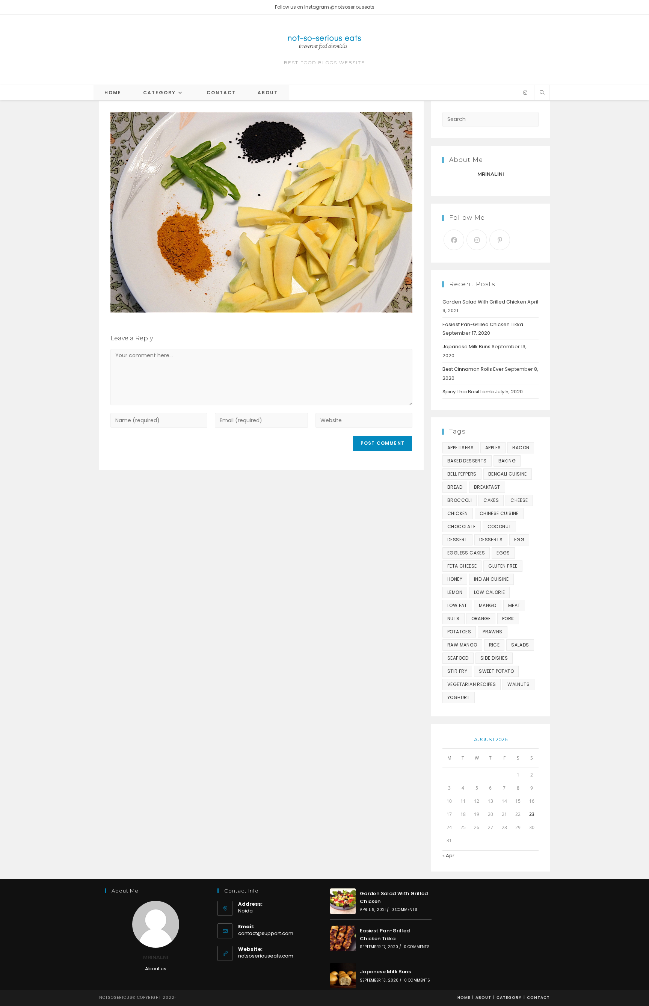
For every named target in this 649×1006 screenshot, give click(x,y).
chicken (457, 513)
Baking (507, 461)
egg (519, 539)
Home (463, 997)
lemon (454, 592)
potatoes (459, 631)
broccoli (459, 500)
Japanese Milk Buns (466, 346)
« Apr (448, 855)
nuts (453, 618)
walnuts (518, 684)
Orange (481, 618)
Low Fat (457, 605)
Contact (538, 997)
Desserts (491, 539)
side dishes (494, 658)
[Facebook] (454, 240)
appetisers (460, 447)
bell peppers (462, 474)
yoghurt (458, 697)
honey (454, 579)
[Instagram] (525, 93)
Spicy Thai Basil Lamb (468, 391)
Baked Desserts (467, 461)
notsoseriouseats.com (265, 955)
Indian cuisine (491, 579)
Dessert (457, 539)
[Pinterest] (499, 240)
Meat (514, 605)
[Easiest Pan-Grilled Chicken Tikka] (343, 938)
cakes (491, 500)
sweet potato (496, 671)
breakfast (487, 487)
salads (520, 645)
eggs (503, 553)
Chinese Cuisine (499, 513)
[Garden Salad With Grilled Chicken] (343, 901)
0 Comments (404, 909)
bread (454, 487)
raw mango (462, 645)
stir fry (457, 671)
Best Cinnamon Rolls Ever (473, 369)
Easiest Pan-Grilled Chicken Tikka (482, 324)
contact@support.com (265, 933)
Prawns (492, 631)
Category (509, 997)
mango (488, 605)
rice (494, 645)
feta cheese (462, 566)
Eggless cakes (466, 553)
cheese (519, 500)
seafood (458, 658)
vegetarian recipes (471, 684)
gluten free (502, 566)
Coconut (500, 526)
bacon (520, 447)
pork (508, 618)
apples (493, 447)
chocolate (461, 526)
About (483, 997)
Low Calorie (489, 592)
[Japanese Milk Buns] (343, 975)
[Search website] (542, 93)
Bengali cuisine (507, 474)
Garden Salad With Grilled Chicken (484, 301)
